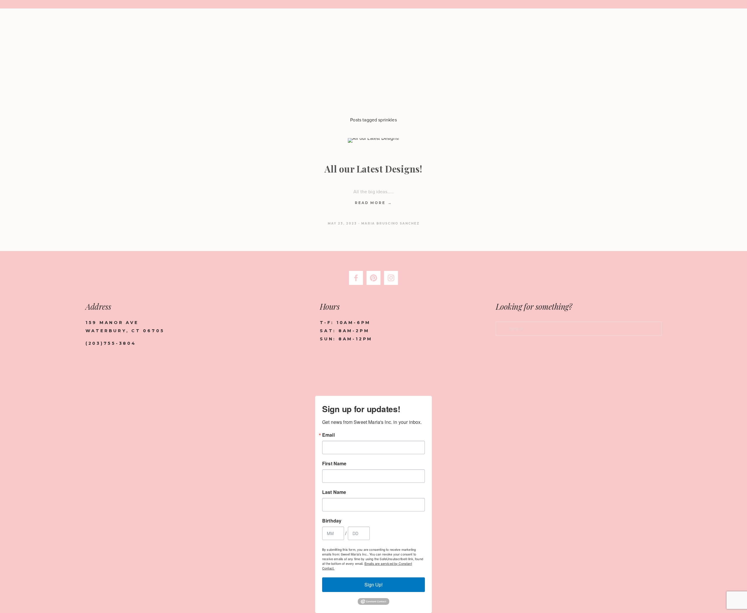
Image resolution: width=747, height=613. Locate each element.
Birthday (331, 520)
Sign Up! (373, 584)
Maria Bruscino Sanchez (390, 223)
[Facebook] (356, 278)
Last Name (334, 492)
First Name (334, 463)
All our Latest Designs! (373, 169)
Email (328, 435)
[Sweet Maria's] (391, 278)
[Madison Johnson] (373, 278)
